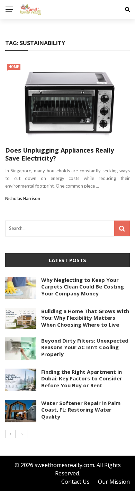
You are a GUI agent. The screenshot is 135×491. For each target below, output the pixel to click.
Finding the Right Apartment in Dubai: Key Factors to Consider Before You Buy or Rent (81, 378)
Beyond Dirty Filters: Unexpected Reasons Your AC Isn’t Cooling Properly (84, 347)
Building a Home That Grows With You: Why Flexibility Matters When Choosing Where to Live (85, 318)
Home (14, 66)
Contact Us (75, 481)
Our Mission (114, 481)
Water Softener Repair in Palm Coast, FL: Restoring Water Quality (80, 409)
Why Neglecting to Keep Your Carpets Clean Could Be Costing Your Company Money (82, 286)
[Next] (22, 434)
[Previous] (10, 434)
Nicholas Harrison (22, 198)
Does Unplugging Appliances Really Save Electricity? (59, 154)
